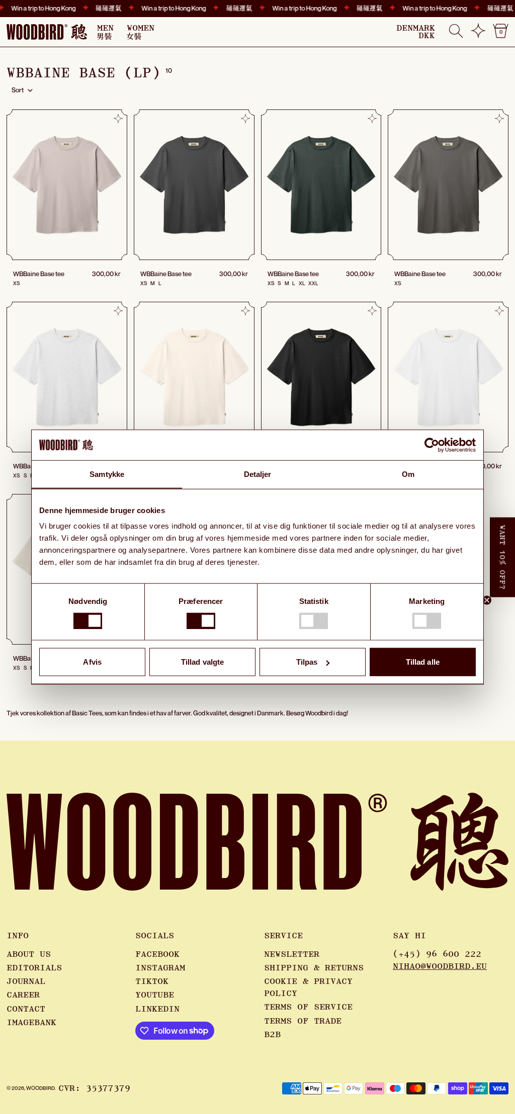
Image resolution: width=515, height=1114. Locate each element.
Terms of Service (308, 1007)
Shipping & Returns (314, 968)
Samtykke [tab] (107, 473)
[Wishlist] (478, 35)
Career (23, 995)
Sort (18, 90)
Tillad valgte (202, 662)
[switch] (201, 620)
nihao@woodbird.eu (440, 966)
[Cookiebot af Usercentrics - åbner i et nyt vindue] (432, 444)
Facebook (157, 954)
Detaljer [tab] (258, 473)
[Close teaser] (487, 600)
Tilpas (307, 662)
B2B (272, 1035)
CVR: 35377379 (94, 1088)
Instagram (160, 968)
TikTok (151, 981)
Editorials (34, 968)
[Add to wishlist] (118, 118)
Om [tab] (408, 473)
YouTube (154, 995)
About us (29, 954)
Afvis (92, 662)
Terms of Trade (302, 1021)
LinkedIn (157, 1009)
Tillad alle (423, 662)
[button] (456, 32)
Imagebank (31, 1023)
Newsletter (291, 954)
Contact (26, 1009)
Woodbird (40, 1088)
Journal (26, 981)
